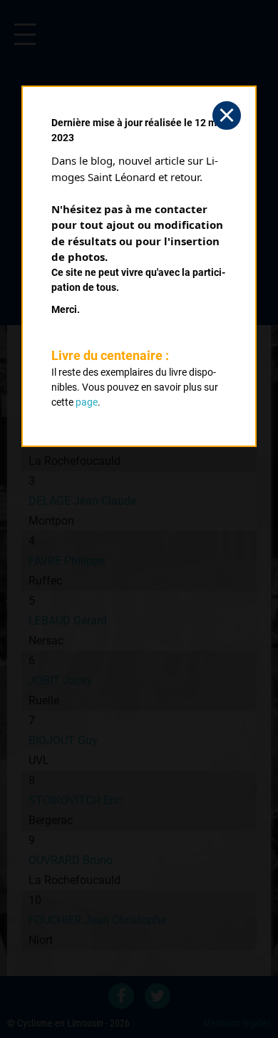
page (87, 402)
